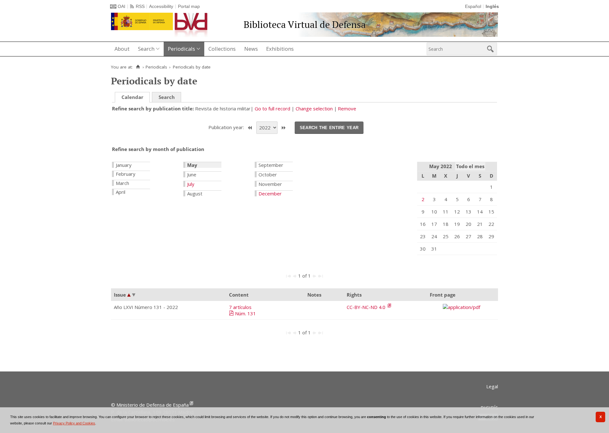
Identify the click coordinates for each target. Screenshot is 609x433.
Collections (222, 48)
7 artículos (240, 307)
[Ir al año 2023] (283, 127)
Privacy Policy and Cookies (74, 423)
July (190, 184)
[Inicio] (138, 67)
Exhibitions (280, 48)
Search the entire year (329, 127)
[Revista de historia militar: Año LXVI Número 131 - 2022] (462, 307)
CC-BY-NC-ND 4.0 (367, 307)
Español (473, 6)
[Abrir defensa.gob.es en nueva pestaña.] (142, 21)
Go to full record (272, 108)
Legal (492, 386)
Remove (347, 108)
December (270, 193)
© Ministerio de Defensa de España (150, 405)
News (251, 48)
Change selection (314, 108)
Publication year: (226, 127)
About (122, 48)
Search (146, 48)
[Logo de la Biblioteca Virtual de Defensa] (191, 25)
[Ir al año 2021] (249, 127)
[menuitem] (123, 49)
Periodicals (181, 48)
